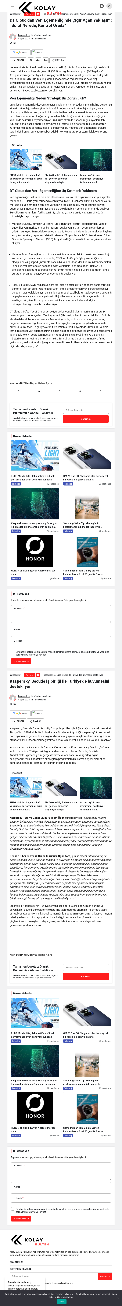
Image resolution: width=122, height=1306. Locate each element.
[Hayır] (118, 1298)
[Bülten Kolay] (43, 8)
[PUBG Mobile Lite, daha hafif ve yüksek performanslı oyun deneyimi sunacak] (26, 166)
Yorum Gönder (21, 661)
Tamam (61, 1301)
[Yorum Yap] (31, 60)
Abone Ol (86, 419)
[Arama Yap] (109, 6)
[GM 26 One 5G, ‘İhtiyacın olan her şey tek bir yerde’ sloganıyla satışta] (61, 166)
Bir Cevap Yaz (21, 593)
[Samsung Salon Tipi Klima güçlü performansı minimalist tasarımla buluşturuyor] (87, 510)
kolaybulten (24, 35)
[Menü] (13, 6)
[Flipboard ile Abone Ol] (37, 52)
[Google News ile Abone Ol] (20, 52)
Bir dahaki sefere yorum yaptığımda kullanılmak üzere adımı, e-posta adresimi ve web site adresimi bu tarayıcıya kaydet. (62, 653)
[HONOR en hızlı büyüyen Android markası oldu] (35, 557)
